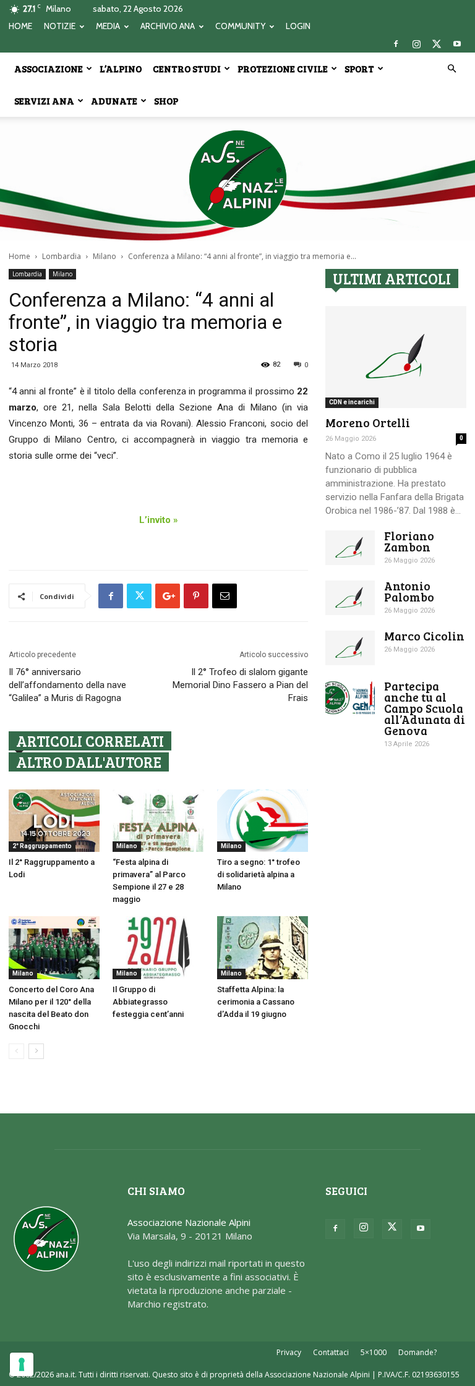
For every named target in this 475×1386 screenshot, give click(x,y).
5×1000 (374, 1352)
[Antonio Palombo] (350, 597)
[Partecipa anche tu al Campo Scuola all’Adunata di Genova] (350, 698)
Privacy (288, 1352)
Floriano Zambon (409, 541)
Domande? (417, 1352)
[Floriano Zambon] (350, 547)
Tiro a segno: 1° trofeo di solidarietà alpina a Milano (258, 874)
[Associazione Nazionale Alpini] (237, 178)
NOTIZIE (59, 26)
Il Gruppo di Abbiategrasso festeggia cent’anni (148, 1002)
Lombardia (61, 256)
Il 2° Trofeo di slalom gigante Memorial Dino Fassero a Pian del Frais (240, 685)
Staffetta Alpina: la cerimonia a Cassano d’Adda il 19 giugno (255, 1002)
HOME (20, 26)
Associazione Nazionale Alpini (188, 1222)
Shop (166, 101)
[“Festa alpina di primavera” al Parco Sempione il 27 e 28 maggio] (158, 820)
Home (19, 256)
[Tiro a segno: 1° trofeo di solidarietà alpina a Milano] (262, 820)
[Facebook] (396, 44)
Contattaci (331, 1352)
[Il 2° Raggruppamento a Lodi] (54, 820)
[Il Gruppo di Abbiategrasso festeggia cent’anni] (158, 947)
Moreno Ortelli (367, 422)
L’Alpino (121, 68)
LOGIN (298, 26)
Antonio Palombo (409, 591)
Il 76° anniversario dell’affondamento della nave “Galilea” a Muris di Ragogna (67, 685)
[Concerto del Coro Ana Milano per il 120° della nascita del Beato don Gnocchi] (54, 947)
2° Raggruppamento (42, 846)
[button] (451, 68)
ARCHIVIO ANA (167, 26)
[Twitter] (436, 44)
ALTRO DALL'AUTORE (88, 762)
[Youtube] (457, 44)
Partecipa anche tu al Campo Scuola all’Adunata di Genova (424, 708)
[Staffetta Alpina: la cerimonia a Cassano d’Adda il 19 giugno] (262, 947)
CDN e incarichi (352, 402)
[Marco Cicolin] (350, 648)
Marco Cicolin (424, 636)
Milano (104, 256)
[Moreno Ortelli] (395, 357)
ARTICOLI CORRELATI (90, 740)
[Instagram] (416, 44)
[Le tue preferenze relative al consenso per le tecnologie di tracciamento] (21, 1364)
